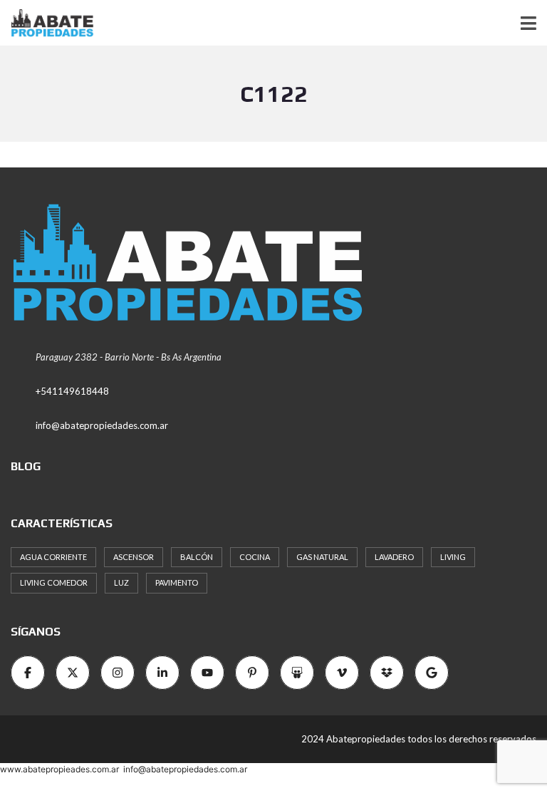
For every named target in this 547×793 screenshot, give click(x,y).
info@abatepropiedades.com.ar (102, 425)
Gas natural (322, 556)
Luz (121, 582)
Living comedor (54, 582)
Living (453, 556)
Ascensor (133, 556)
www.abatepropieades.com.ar (59, 769)
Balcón (196, 556)
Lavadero (394, 556)
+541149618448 (72, 391)
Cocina (254, 556)
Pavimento (176, 582)
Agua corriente (53, 556)
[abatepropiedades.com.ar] (47, 23)
